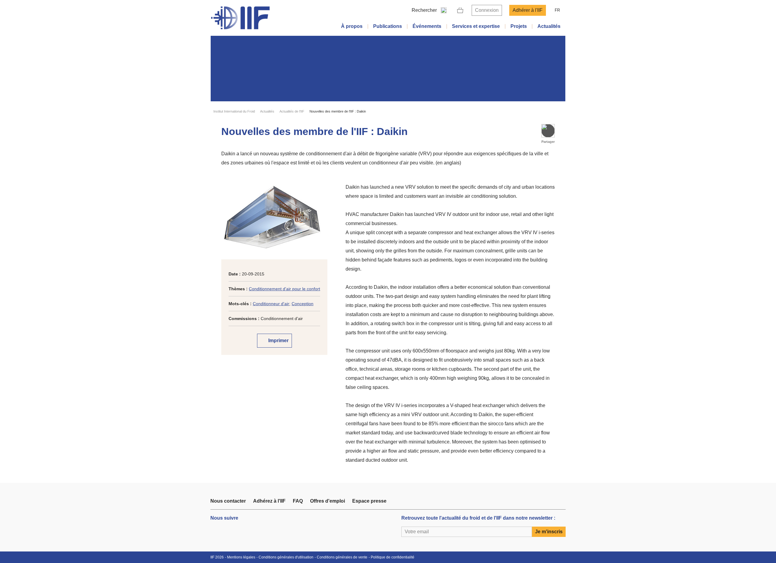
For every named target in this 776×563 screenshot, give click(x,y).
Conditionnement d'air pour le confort (284, 288)
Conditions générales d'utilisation (286, 557)
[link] (460, 10)
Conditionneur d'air (271, 303)
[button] (548, 130)
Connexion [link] (487, 10)
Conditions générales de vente (342, 557)
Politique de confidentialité (392, 557)
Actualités (548, 26)
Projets (518, 26)
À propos (352, 26)
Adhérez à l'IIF (269, 501)
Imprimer (278, 340)
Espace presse (369, 501)
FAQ (298, 501)
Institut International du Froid (234, 111)
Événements (427, 26)
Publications (387, 26)
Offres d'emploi (327, 501)
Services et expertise (476, 26)
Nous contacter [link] (228, 501)
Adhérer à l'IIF (528, 10)
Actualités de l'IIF (291, 111)
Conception (302, 303)
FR (557, 10)
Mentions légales (241, 557)
